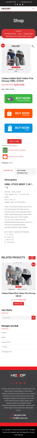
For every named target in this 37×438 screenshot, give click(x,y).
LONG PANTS (6, 342)
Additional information (22, 171)
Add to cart (14, 141)
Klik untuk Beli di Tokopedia (16, 150)
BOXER (3, 333)
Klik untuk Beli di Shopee (15, 156)
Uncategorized (6, 352)
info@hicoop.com (26, 2)
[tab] (8, 171)
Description (8, 170)
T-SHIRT (4, 347)
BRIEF (11, 163)
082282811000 (11, 2)
